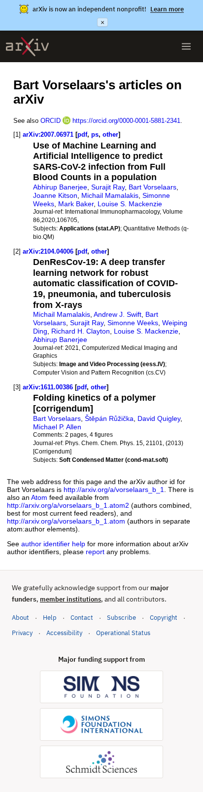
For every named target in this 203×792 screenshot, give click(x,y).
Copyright (163, 617)
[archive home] (27, 46)
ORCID (50, 120)
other (110, 134)
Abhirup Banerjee (60, 187)
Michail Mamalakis (109, 195)
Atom (39, 497)
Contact (81, 617)
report (95, 552)
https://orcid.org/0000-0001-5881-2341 (126, 120)
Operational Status (123, 632)
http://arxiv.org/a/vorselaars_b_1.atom (66, 521)
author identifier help (53, 544)
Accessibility (64, 633)
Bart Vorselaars (152, 187)
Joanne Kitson (55, 195)
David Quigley (158, 418)
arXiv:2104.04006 (48, 251)
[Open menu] (186, 46)
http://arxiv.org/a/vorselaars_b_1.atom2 (68, 505)
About (20, 617)
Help (50, 617)
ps (95, 134)
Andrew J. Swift (117, 314)
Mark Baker (76, 204)
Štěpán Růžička (109, 418)
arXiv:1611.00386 (48, 387)
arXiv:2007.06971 (48, 134)
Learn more (167, 9)
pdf (82, 134)
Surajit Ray (108, 187)
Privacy (22, 633)
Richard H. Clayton (80, 331)
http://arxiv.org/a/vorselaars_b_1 (114, 489)
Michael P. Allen (57, 427)
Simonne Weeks (132, 323)
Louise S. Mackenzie (130, 204)
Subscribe (121, 617)
